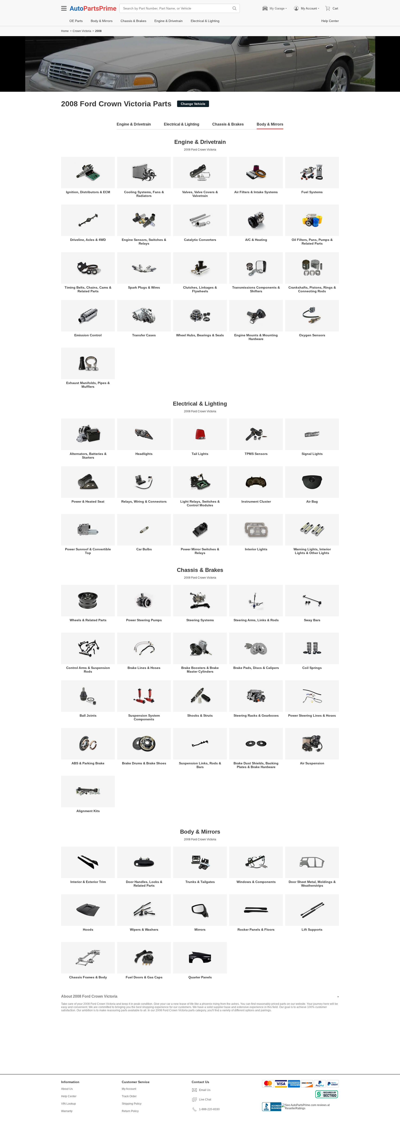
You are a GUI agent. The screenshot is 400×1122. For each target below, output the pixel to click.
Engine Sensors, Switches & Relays (144, 241)
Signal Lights (312, 454)
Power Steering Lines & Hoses (312, 715)
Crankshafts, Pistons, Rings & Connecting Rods (312, 289)
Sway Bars (312, 620)
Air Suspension (312, 763)
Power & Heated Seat (88, 501)
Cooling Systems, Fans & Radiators (144, 194)
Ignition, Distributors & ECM (88, 192)
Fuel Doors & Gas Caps (144, 977)
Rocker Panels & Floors (256, 929)
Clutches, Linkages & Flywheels (200, 289)
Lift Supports (312, 929)
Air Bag (312, 501)
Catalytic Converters (200, 240)
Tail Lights (200, 454)
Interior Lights (256, 549)
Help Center (68, 1096)
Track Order (129, 1096)
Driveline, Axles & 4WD (88, 240)
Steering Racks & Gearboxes (256, 715)
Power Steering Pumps (144, 620)
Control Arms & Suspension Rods (88, 669)
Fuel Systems (312, 192)
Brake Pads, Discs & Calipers (256, 668)
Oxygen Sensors (312, 335)
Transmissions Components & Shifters (256, 289)
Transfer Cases (144, 335)
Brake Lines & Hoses (144, 668)
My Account (129, 1088)
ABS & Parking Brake (88, 763)
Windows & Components (256, 882)
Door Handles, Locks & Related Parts (144, 883)
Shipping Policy (131, 1103)
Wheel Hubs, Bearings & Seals (200, 335)
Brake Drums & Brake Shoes (144, 763)
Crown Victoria (82, 31)
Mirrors (200, 929)
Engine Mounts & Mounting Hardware (256, 337)
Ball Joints (88, 715)
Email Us (204, 1090)
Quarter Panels (200, 977)
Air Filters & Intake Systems (256, 192)
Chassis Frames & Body (88, 977)
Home (65, 31)
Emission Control (88, 335)
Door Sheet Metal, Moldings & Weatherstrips (312, 883)
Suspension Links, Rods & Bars (200, 765)
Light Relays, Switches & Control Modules (200, 503)
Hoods (88, 929)
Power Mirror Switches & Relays (200, 551)
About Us (67, 1088)
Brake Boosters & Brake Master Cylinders (200, 669)
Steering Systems (200, 620)
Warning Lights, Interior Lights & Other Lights (312, 551)
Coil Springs (312, 668)
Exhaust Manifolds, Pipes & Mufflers (88, 384)
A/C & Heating (256, 240)
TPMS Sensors (256, 454)
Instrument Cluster (256, 501)
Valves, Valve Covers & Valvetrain (200, 194)
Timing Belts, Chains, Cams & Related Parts (88, 289)
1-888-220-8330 (209, 1109)
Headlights (144, 454)
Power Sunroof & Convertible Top (88, 551)
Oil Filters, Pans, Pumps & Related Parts (312, 241)
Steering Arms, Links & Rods (256, 620)
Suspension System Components (144, 717)
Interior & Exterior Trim (88, 882)
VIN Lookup (68, 1103)
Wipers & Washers (144, 929)
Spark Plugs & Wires (144, 287)
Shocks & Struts (200, 715)
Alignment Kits (88, 811)
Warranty (66, 1111)
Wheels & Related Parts (88, 620)
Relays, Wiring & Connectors (144, 501)
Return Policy (130, 1111)
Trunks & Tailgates (200, 882)
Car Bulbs (144, 549)
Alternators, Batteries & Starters (88, 455)
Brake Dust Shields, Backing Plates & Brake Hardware (256, 765)
